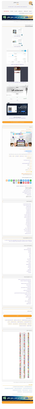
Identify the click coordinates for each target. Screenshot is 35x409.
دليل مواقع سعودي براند (27, 214)
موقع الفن (29, 265)
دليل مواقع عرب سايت (28, 228)
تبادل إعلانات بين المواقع (17, 320)
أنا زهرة (30, 268)
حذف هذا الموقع (28, 196)
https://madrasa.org (25, 147)
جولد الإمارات (29, 302)
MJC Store (29, 299)
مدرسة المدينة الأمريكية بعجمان (26, 192)
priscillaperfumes (28, 291)
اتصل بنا (15, 11)
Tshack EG (29, 282)
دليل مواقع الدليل (28, 209)
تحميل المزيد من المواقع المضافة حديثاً (17, 122)
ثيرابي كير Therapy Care (28, 294)
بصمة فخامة (29, 286)
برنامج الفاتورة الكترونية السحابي (28, 386)
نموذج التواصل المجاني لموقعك (18, 388)
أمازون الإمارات (29, 248)
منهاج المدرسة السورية (28, 193)
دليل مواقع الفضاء (28, 213)
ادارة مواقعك (20, 11)
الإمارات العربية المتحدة (27, 160)
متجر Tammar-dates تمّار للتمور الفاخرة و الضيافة (24, 279)
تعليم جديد (29, 252)
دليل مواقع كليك (29, 210)
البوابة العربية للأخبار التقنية (27, 249)
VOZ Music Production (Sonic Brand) (26, 283)
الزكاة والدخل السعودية (23, 325)
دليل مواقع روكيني (28, 221)
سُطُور (30, 256)
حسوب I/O (29, 260)
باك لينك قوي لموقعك (28, 233)
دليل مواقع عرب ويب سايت (27, 229)
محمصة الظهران (28, 303)
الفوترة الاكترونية (29, 325)
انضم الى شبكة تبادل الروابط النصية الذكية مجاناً (17, 394)
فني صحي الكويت (28, 295)
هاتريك (30, 253)
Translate (31, 13)
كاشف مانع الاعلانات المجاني (27, 205)
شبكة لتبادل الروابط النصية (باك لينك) (27, 388)
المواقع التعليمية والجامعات (26, 163)
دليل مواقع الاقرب (28, 218)
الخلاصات (11, 11)
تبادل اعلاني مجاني (28, 232)
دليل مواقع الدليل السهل (27, 217)
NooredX (30, 298)
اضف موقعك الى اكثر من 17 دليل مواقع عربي (18, 386)
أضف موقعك (26, 11)
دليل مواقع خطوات (28, 222)
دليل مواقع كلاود (29, 225)
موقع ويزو (29, 272)
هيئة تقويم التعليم (28, 264)
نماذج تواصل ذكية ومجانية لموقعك (26, 320)
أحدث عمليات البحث (29, 318)
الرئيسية (30, 11)
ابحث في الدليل (29, 311)
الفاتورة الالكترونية (28, 206)
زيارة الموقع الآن (29, 152)
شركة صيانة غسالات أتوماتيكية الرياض (26, 287)
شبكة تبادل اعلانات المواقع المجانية (9, 388)
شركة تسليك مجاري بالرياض (27, 290)
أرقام (30, 257)
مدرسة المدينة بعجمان (28, 189)
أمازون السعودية (29, 261)
